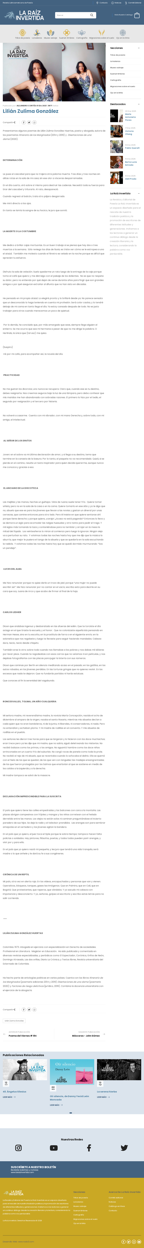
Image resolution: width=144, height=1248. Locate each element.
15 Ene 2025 (130, 159)
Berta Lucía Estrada (131, 163)
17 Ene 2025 (130, 128)
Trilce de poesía (117, 55)
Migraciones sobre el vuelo (122, 86)
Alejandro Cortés (26, 105)
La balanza (115, 61)
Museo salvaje (116, 68)
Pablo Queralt (132, 148)
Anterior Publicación (23, 1034)
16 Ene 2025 (130, 145)
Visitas (53, 105)
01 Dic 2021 (41, 105)
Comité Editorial (134, 3)
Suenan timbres (117, 74)
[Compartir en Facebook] (24, 122)
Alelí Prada (130, 178)
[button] (70, 1113)
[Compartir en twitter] (29, 122)
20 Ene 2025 (130, 111)
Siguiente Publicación (86, 1034)
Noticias (118, 3)
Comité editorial (116, 1197)
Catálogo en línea (117, 1206)
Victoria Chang (129, 132)
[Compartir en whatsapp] (34, 122)
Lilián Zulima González (14, 1021)
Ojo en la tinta (116, 93)
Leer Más (7, 1105)
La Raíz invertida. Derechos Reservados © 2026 (22, 1220)
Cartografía (115, 80)
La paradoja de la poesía (112, 1091)
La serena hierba (60, 1091)
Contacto (103, 3)
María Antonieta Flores (130, 117)
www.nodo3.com (26, 1241)
